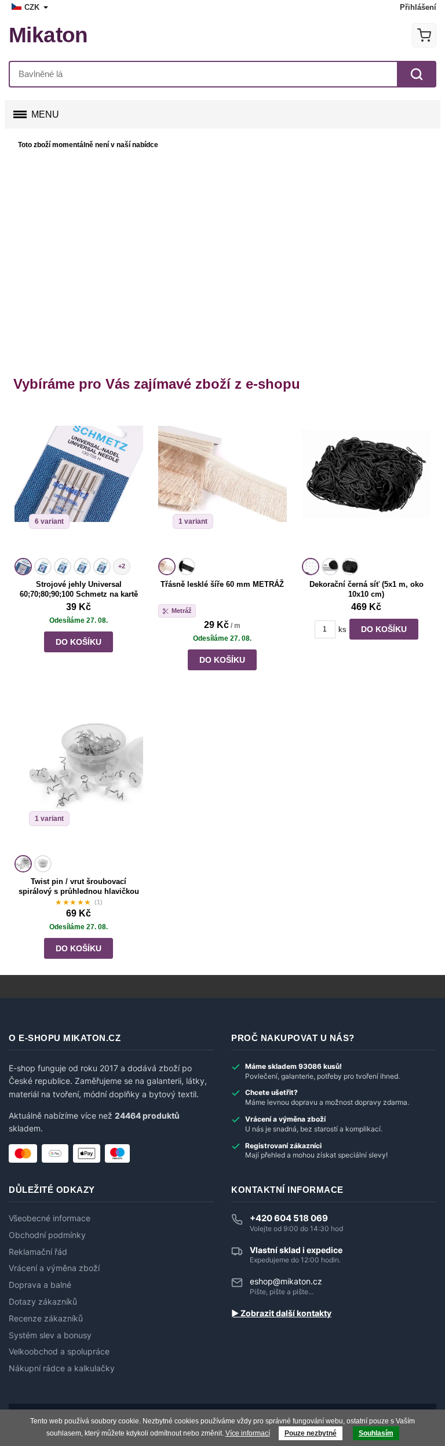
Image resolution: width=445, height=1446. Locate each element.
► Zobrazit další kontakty (281, 1313)
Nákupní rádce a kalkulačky (62, 1368)
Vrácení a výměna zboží (54, 1268)
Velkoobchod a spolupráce (59, 1351)
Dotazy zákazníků (43, 1301)
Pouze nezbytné (310, 1433)
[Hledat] (416, 74)
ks (342, 629)
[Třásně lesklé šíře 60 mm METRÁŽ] (222, 482)
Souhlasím (376, 1433)
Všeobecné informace (49, 1218)
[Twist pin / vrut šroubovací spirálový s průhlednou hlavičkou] (78, 779)
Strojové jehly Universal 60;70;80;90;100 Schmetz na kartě (79, 589)
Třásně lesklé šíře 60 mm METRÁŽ (222, 584)
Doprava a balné (40, 1285)
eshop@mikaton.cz (286, 1281)
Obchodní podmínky (47, 1235)
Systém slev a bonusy (50, 1335)
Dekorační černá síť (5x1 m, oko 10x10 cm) (366, 589)
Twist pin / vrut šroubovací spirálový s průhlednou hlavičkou (79, 886)
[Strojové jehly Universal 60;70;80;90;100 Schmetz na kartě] (78, 482)
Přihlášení (418, 7)
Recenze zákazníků (46, 1318)
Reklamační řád (38, 1252)
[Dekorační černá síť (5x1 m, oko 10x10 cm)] (366, 482)
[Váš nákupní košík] (424, 35)
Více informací (247, 1433)
